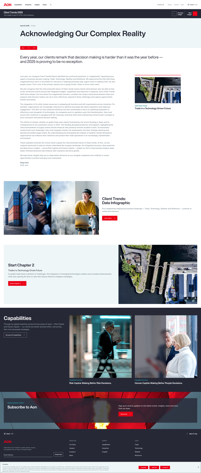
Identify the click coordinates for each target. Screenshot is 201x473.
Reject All (154, 467)
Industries (28, 5)
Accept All (165, 467)
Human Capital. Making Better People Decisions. (158, 383)
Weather (137, 452)
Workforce (138, 455)
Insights (37, 5)
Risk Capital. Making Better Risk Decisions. (90, 383)
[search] (50, 4)
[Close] (198, 467)
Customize (143, 467)
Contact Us (160, 5)
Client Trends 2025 (13, 12)
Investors (176, 5)
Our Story (72, 444)
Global (193, 5)
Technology (139, 448)
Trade (137, 444)
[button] (17, 283)
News (182, 5)
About (45, 5)
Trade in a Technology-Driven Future (153, 108)
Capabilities (18, 5)
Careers (170, 5)
